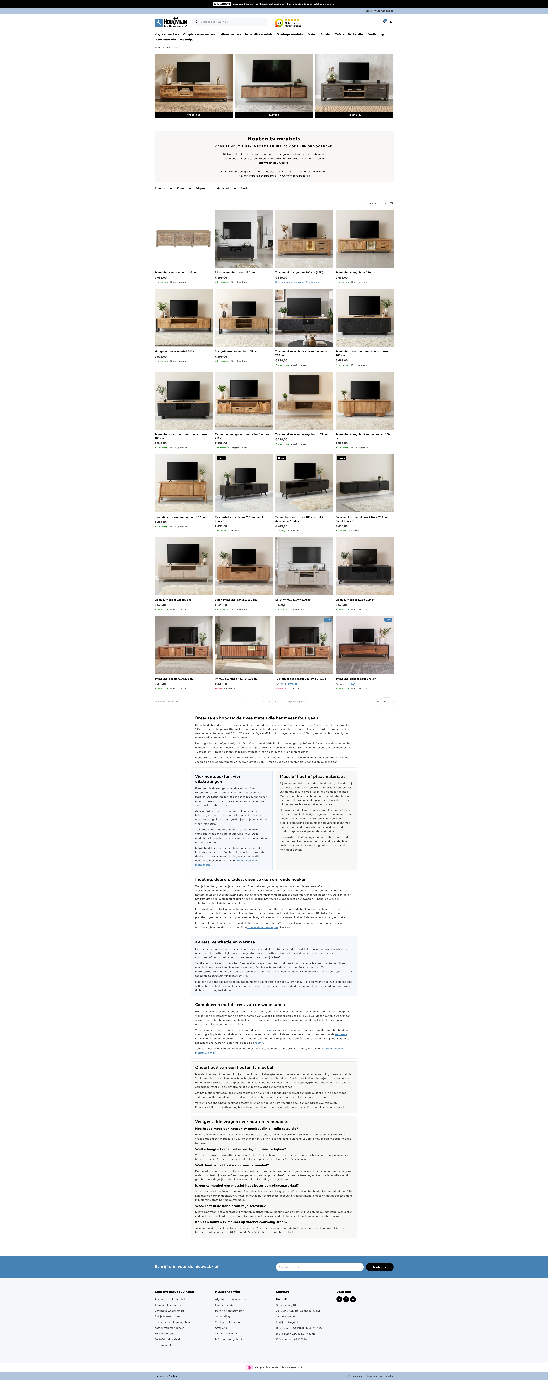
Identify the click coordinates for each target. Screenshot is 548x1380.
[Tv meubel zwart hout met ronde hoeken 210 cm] (304, 318)
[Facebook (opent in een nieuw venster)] (346, 1299)
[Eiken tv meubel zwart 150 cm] (244, 239)
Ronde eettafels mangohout (173, 1322)
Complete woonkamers (199, 34)
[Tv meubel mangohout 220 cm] (365, 239)
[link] (246, 701)
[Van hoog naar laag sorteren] (392, 203)
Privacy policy (356, 1376)
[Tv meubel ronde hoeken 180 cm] (244, 645)
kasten (259, 1042)
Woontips (186, 39)
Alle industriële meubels (171, 1299)
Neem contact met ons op (379, 10)
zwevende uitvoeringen (262, 927)
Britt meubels (163, 1345)
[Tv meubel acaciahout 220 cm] (184, 645)
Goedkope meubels (290, 34)
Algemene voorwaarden (231, 1299)
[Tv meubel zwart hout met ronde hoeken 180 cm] (184, 401)
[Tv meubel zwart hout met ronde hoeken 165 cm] (365, 318)
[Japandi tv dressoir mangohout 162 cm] (184, 483)
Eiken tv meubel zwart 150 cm (235, 272)
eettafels (341, 1034)
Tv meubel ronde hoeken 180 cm (236, 679)
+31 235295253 (286, 1316)
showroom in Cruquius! (274, 162)
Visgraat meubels (167, 34)
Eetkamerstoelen (166, 1333)
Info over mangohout (228, 1339)
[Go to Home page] (171, 22)
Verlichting (376, 34)
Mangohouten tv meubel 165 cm (236, 351)
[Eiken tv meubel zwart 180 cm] (365, 566)
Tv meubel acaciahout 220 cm (174, 679)
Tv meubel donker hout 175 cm (356, 679)
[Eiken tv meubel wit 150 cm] (304, 566)
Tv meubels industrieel (169, 1305)
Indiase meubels (230, 34)
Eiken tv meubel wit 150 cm (293, 600)
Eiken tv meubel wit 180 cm (173, 600)
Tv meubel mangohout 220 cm (356, 272)
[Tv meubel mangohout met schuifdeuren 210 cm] (244, 401)
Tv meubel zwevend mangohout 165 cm (301, 434)
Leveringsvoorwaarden (380, 1376)
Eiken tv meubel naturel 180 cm (236, 600)
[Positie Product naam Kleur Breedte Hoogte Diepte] (376, 203)
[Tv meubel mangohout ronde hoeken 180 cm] (365, 401)
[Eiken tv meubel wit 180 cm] (184, 566)
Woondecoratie (165, 39)
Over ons (221, 1328)
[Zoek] (196, 22)
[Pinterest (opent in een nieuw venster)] (339, 1299)
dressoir (267, 1030)
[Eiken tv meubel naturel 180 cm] (244, 566)
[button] (164, 188)
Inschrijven (380, 1267)
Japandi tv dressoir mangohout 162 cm (180, 517)
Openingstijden (225, 1305)
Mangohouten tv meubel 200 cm (176, 351)
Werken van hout (226, 1333)
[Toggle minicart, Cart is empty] (391, 22)
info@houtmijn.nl (287, 1322)
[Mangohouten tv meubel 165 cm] (244, 318)
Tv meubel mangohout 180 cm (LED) (299, 272)
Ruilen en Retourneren (229, 1310)
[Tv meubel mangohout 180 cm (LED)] (304, 239)
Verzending (222, 1316)
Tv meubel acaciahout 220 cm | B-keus (300, 679)
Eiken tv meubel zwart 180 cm (356, 600)
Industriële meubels (259, 34)
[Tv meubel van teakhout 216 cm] (184, 239)
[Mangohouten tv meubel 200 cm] (184, 318)
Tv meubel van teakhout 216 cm (176, 272)
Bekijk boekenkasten (168, 1316)
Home (157, 47)
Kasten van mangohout (169, 1328)
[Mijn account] (384, 22)
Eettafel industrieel (167, 1339)
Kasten (311, 34)
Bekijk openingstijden (324, 4)
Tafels (339, 34)
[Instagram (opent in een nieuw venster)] (353, 1299)
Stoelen (325, 34)
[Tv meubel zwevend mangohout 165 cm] (304, 401)
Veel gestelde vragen (229, 1322)
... (282, 701)
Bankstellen (356, 34)
